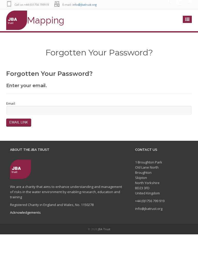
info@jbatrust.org (84, 4)
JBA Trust (104, 229)
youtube (176, 4)
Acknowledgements (25, 212)
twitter (187, 4)
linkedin (166, 4)
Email (10, 103)
